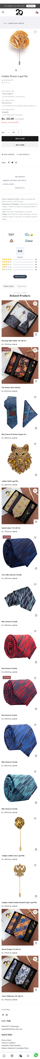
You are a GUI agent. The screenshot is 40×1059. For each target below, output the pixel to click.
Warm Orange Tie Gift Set (11, 949)
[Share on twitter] (12, 162)
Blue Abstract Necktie (9, 621)
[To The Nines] (19, 12)
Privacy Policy (6, 1040)
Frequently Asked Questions (11, 1045)
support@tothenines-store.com (12, 1029)
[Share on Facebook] (8, 162)
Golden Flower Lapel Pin (15, 76)
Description (20, 177)
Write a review (6, 82)
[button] (20, 80)
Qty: (3, 132)
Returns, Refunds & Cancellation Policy (15, 1048)
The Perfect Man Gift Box (11, 387)
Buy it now (20, 145)
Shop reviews (22, 286)
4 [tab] (24, 70)
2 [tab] (18, 70)
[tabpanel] (20, 47)
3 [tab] (21, 70)
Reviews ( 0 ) (20, 188)
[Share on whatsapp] (16, 162)
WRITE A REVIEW (20, 276)
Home (5, 23)
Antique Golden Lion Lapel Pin (13, 856)
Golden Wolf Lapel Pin (10, 481)
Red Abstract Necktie (9, 668)
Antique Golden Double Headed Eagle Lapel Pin (19, 902)
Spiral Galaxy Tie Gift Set (11, 528)
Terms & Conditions (8, 1043)
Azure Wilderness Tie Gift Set (12, 996)
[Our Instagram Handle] (6, 1015)
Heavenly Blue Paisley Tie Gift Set (14, 341)
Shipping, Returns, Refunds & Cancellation (14, 182)
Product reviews (8, 286)
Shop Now (31, 6)
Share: (4, 162)
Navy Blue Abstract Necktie (12, 575)
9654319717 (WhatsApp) (10, 1026)
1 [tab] (16, 70)
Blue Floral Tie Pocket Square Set (14, 434)
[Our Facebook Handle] (3, 1015)
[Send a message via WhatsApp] (36, 1055)
